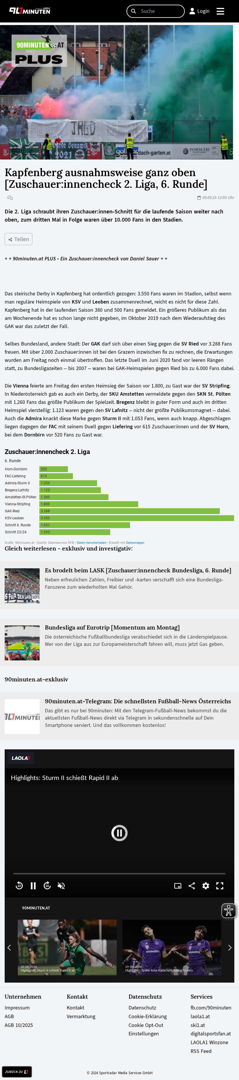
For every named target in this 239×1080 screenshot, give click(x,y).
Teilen (21, 239)
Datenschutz (142, 1008)
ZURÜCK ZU (14, 1072)
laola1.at (200, 1016)
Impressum (17, 1008)
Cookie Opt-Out (146, 1025)
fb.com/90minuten (211, 1008)
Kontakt (75, 1008)
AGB (9, 1016)
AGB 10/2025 (19, 1025)
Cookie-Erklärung (148, 1016)
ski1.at (198, 1025)
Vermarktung (81, 1016)
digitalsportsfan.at (211, 1034)
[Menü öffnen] (220, 11)
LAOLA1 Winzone (209, 1042)
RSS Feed (201, 1051)
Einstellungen (144, 1034)
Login (203, 11)
